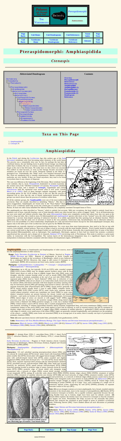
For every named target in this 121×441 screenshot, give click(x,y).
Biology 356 (51, 321)
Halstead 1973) (56, 234)
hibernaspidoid (56, 214)
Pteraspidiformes (25, 112)
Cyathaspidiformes (26, 97)
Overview (68, 78)
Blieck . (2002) (14, 191)
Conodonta (13, 81)
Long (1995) (102, 323)
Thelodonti (16, 83)
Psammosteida (25, 116)
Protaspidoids (34, 184)
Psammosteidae (28, 120)
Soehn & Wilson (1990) (98, 412)
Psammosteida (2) (71, 93)
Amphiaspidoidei (31, 106)
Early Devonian (21, 254)
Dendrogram (69, 95)
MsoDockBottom (39, 321)
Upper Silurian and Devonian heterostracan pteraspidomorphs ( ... (81, 321)
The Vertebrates (42, 21)
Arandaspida (18, 89)
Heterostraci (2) (70, 84)
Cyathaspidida (26, 99)
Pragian (67, 254)
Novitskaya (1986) (17, 325)
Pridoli (14, 158)
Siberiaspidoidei (33, 110)
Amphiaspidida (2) (71, 87)
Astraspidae (20, 93)
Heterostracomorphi (22, 91)
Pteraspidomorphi (77, 11)
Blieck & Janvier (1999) (29, 323)
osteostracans (12, 189)
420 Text (29, 321)
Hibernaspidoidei (33, 108)
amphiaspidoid (62, 216)
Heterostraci (21, 95)
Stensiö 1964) (54, 414)
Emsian (43, 254)
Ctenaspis (26, 104)
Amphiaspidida (70, 85)
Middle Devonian (17, 256)
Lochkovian (34, 158)
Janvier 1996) (87, 323)
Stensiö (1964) (35, 325)
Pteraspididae (26, 114)
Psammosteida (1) (71, 91)
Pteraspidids (54, 186)
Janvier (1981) (108, 410)
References (68, 97)
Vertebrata (11, 79)
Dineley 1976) (90, 410)
